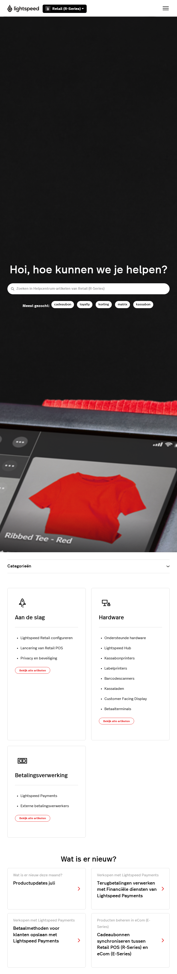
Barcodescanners (119, 678)
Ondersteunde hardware (125, 638)
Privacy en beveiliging (39, 658)
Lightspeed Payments (39, 796)
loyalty (85, 304)
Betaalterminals (117, 709)
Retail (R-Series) (66, 9)
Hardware (111, 617)
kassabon (143, 304)
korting (103, 304)
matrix (122, 304)
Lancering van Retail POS (42, 648)
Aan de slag (30, 617)
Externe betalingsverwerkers (45, 806)
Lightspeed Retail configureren (47, 638)
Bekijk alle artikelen (32, 670)
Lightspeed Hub (117, 648)
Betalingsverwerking (41, 775)
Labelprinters (115, 668)
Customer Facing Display (125, 699)
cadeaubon (62, 304)
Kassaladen (114, 689)
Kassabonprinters (119, 658)
